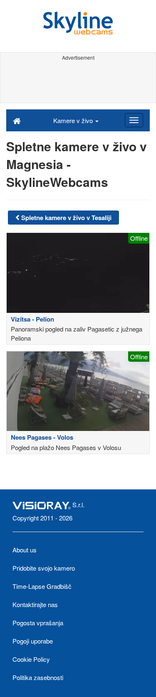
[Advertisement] (78, 82)
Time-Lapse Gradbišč (42, 586)
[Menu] (134, 120)
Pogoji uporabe (32, 640)
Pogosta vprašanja (37, 622)
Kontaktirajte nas (35, 604)
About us (24, 549)
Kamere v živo (73, 120)
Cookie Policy (31, 659)
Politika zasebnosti (37, 677)
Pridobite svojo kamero (43, 568)
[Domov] (17, 120)
